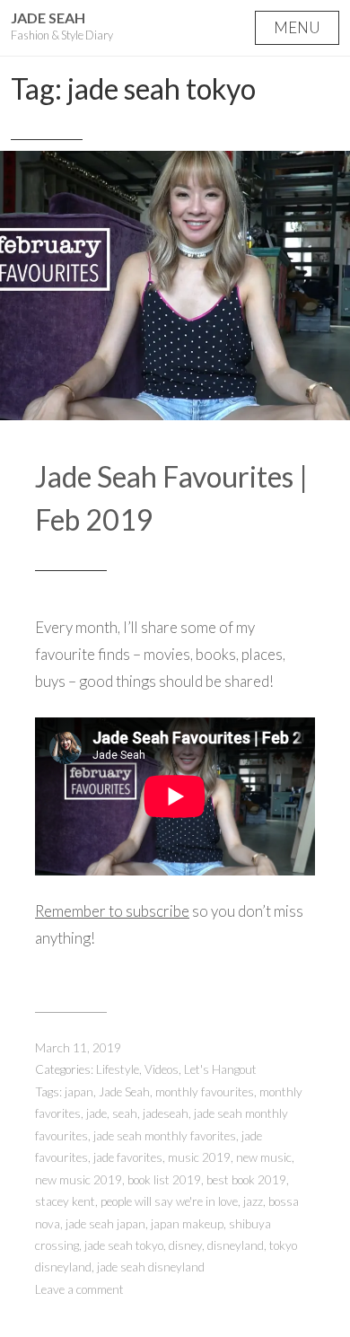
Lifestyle (117, 1069)
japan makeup (187, 1224)
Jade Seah (48, 17)
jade (96, 1113)
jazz (253, 1201)
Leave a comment (79, 1289)
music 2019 (199, 1157)
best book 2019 (246, 1180)
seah (124, 1113)
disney (185, 1245)
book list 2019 (164, 1180)
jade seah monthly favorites (164, 1136)
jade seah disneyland (151, 1267)
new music (264, 1157)
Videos (161, 1069)
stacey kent (65, 1201)
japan (79, 1092)
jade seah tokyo (123, 1245)
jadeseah (165, 1113)
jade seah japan (105, 1224)
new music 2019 (78, 1180)
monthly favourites (204, 1092)
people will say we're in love (169, 1201)
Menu (297, 27)
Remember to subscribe (112, 911)
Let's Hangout (220, 1069)
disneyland (235, 1245)
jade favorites (127, 1157)
